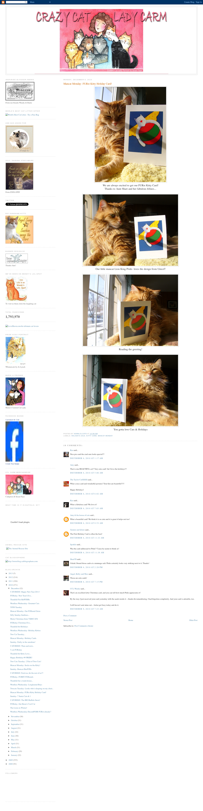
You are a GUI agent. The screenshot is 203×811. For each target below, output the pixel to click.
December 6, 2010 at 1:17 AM (86, 458)
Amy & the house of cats (80, 515)
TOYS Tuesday (16, 607)
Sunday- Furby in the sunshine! (22, 642)
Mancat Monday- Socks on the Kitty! (25, 665)
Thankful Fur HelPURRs (20, 599)
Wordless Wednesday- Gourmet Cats (24, 603)
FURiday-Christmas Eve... (20, 622)
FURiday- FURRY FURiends (21, 676)
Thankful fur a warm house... (21, 680)
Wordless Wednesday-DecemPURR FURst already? (30, 711)
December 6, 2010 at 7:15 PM (86, 581)
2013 (11, 573)
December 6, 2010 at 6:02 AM (86, 493)
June (13, 735)
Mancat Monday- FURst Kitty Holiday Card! (28, 692)
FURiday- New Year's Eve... (21, 595)
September (15, 724)
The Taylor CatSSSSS (78, 479)
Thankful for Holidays (19, 626)
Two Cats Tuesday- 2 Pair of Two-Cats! (25, 661)
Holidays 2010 (78, 436)
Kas (71, 450)
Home (130, 620)
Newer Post (67, 620)
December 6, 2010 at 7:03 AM (86, 508)
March (14, 747)
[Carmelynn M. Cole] (14, 460)
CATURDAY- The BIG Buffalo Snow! (25, 700)
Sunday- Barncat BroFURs (21, 669)
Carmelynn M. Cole (12, 420)
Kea (71, 500)
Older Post (193, 620)
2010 (11, 585)
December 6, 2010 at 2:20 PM (86, 567)
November (15, 716)
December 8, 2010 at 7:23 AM (86, 609)
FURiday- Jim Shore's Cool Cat (22, 704)
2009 (11, 760)
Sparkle (73, 544)
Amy (72, 465)
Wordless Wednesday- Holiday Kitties (25, 630)
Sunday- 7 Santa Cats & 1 (20, 696)
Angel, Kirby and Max (79, 574)
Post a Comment (70, 615)
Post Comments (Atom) (83, 625)
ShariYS (73, 559)
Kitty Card (91, 436)
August (14, 728)
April (13, 743)
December (15, 588)
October (14, 720)
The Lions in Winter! (18, 707)
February (15, 751)
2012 (11, 577)
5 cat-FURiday (16, 649)
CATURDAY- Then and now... (22, 646)
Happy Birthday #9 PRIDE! (21, 657)
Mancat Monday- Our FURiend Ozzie (25, 611)
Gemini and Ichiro (77, 529)
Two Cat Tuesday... (17, 634)
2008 (11, 764)
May (13, 739)
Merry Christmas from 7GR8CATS (24, 618)
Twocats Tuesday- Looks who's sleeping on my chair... (31, 688)
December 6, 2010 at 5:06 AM (86, 472)
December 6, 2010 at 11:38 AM (87, 552)
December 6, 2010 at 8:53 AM (86, 523)
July (13, 732)
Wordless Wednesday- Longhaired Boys (26, 684)
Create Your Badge (12, 464)
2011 (11, 581)
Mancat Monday (105, 436)
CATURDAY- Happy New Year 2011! (25, 591)
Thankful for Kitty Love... (20, 653)
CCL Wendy (75, 588)
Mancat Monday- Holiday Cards (23, 638)
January (14, 755)
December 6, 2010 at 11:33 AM (87, 537)
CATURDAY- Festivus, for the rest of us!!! (26, 673)
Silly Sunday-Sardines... (19, 615)
